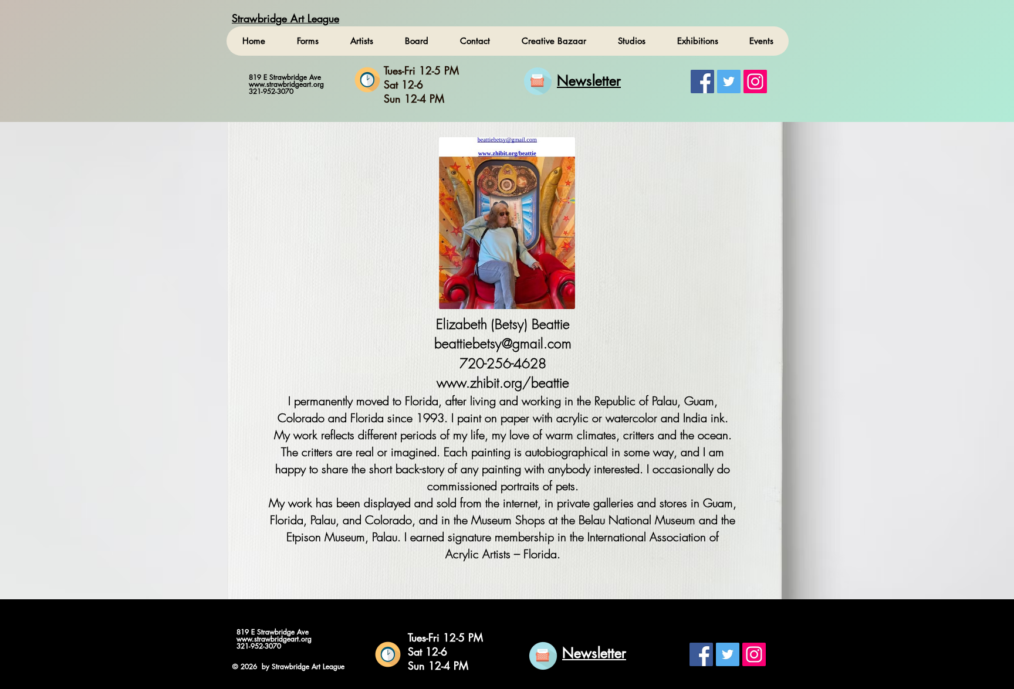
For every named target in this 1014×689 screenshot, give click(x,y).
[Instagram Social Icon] (755, 81)
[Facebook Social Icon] (702, 81)
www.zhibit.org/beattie (503, 383)
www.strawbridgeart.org (286, 84)
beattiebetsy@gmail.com (503, 343)
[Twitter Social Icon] (729, 81)
